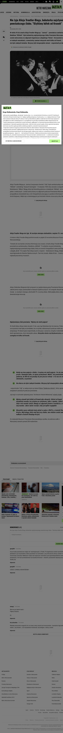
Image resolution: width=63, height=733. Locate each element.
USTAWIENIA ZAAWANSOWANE (14, 141)
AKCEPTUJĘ (55, 141)
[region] (31, 124)
